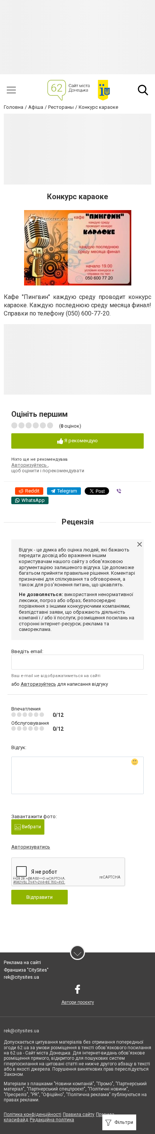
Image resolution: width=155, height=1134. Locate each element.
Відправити (39, 897)
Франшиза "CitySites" (26, 970)
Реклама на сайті (22, 962)
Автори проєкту (77, 1002)
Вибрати (31, 826)
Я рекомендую (80, 440)
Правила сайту (78, 1114)
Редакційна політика (52, 1119)
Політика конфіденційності (32, 1114)
